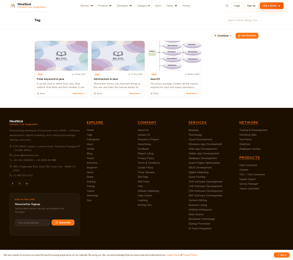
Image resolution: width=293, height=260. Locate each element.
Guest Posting (197, 177)
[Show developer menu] (130, 5)
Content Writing (198, 200)
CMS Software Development (205, 181)
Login (237, 5)
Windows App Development (205, 144)
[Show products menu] (110, 5)
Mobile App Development (204, 153)
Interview (92, 163)
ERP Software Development (205, 195)
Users (158, 5)
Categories (93, 139)
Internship (92, 195)
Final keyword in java (50, 79)
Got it (283, 255)
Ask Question (248, 35)
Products (103, 5)
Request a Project (148, 139)
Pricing (186, 5)
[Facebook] (12, 183)
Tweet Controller (249, 188)
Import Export (247, 179)
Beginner (92, 167)
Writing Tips (145, 205)
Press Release (146, 172)
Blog (89, 153)
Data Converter (248, 165)
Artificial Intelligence (200, 209)
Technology (195, 135)
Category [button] (142, 5)
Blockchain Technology (202, 219)
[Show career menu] (176, 5)
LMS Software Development (205, 186)
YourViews (245, 139)
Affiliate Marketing (148, 191)
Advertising (144, 144)
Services (84, 5)
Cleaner (243, 169)
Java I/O (155, 79)
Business (194, 130)
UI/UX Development (200, 167)
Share (90, 177)
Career (169, 5)
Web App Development (203, 149)
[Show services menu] (91, 5)
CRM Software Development (206, 191)
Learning (143, 200)
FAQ (140, 186)
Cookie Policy (145, 167)
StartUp (91, 181)
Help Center (145, 195)
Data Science (196, 214)
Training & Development (253, 130)
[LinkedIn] (27, 183)
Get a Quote (270, 5)
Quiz (89, 200)
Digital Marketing (198, 172)
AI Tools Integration (200, 228)
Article (90, 149)
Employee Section (250, 149)
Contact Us (144, 135)
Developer (122, 5)
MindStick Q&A (248, 135)
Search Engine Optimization (204, 163)
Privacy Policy (146, 158)
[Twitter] (19, 183)
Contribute (223, 35)
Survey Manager (248, 184)
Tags (89, 135)
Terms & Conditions (149, 163)
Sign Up (251, 5)
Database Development (203, 158)
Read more (78, 93)
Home (90, 130)
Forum (90, 158)
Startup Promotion (199, 223)
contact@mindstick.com (25, 155)
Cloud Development (200, 139)
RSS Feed (143, 181)
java (40, 74)
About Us (143, 130)
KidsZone (244, 144)
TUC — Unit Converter (252, 174)
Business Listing (198, 205)
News (90, 172)
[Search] (227, 6)
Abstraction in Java (106, 79)
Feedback (143, 149)
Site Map (143, 177)
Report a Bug (145, 153)
